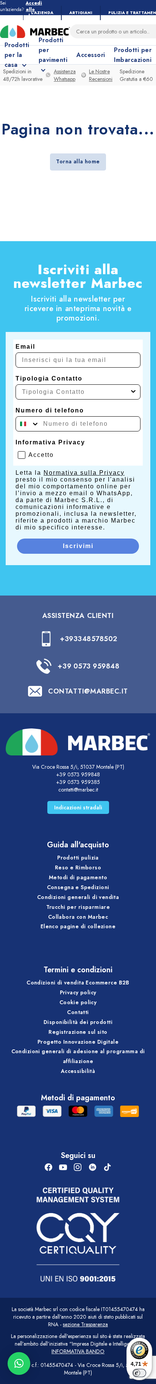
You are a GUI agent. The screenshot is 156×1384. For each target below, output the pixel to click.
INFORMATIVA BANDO (78, 1351)
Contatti (78, 1012)
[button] (19, 1363)
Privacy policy (78, 992)
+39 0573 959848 (88, 666)
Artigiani (80, 13)
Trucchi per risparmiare (78, 907)
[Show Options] (133, 392)
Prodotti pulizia (78, 857)
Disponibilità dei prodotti (78, 1022)
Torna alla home (78, 161)
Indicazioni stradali (78, 807)
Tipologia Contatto (49, 378)
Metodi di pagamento (78, 877)
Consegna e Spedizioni (78, 887)
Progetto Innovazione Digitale (78, 1042)
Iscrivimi (78, 546)
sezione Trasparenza (85, 1324)
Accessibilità (78, 1071)
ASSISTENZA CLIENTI (78, 616)
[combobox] (75, 392)
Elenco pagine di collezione (78, 926)
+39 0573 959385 (78, 782)
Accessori (90, 55)
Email (25, 346)
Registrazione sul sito (77, 1032)
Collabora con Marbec (78, 917)
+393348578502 (88, 639)
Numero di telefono (50, 410)
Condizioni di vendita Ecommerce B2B (78, 982)
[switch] (139, 1373)
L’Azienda (42, 13)
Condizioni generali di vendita (78, 897)
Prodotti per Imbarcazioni (132, 55)
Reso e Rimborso (78, 867)
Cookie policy (78, 1002)
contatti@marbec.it (78, 789)
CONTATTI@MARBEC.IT (88, 691)
